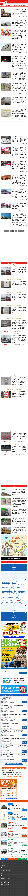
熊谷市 (15, 592)
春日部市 (12, 590)
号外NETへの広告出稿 (6, 870)
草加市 (21, 590)
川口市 (20, 595)
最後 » (22, 230)
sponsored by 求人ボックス (20, 695)
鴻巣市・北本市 (21, 592)
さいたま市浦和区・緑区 (19, 584)
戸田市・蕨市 (4, 597)
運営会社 (4, 865)
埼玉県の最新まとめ (6, 582)
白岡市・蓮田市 (5, 590)
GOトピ (2, 5)
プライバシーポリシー (6, 875)
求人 (12, 5)
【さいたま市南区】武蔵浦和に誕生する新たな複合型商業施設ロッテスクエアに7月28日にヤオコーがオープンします (19, 271)
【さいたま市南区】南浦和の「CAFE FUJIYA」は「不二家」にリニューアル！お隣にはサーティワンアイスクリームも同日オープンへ (19, 381)
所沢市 (23, 600)
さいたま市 (14, 582)
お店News (23, 5)
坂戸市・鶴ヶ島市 (13, 595)
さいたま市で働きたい (8, 695)
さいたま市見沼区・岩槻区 (7, 584)
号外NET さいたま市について (7, 878)
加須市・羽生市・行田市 (7, 587)
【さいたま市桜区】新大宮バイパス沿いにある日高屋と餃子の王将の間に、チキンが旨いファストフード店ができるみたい (19, 339)
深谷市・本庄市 (18, 602)
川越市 (11, 602)
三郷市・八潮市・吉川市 (7, 592)
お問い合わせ (4, 873)
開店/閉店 (17, 5)
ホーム (3, 862)
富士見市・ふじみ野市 (13, 597)
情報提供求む (4, 867)
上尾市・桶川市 (5, 595)
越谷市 (17, 590)
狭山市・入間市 (5, 602)
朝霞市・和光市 (15, 600)
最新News (8, 5)
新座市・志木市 (5, 600)
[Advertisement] (14, 127)
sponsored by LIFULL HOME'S (19, 800)
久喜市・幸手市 (17, 587)
